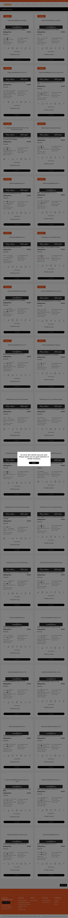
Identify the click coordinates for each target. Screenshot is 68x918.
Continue (34, 462)
